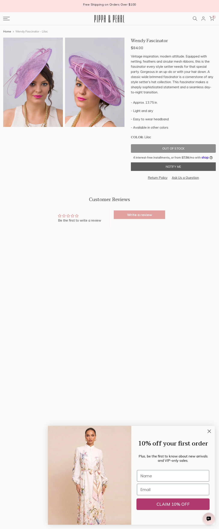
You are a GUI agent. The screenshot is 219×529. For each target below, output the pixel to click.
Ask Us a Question (185, 178)
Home (7, 31)
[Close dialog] (209, 431)
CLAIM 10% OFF (173, 504)
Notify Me (173, 167)
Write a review (139, 215)
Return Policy (157, 178)
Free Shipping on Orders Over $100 (109, 4)
